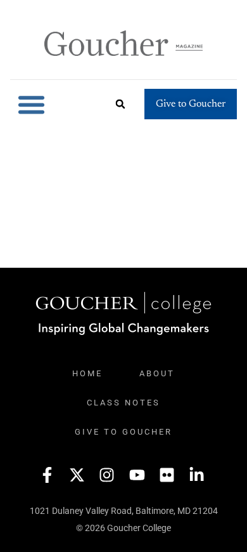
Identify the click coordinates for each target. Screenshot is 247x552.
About (157, 373)
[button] (31, 104)
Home (87, 373)
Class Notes (123, 402)
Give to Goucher (123, 432)
